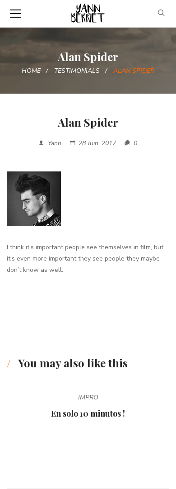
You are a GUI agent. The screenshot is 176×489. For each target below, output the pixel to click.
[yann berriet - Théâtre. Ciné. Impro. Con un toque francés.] (88, 13)
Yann (54, 143)
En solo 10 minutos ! (88, 413)
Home (31, 70)
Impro (88, 397)
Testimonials (77, 70)
